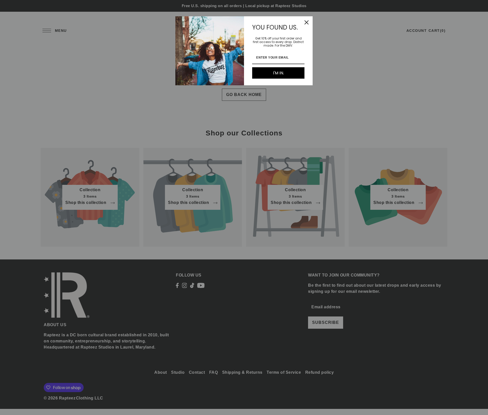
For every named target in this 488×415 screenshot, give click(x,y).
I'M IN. (278, 73)
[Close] (306, 22)
